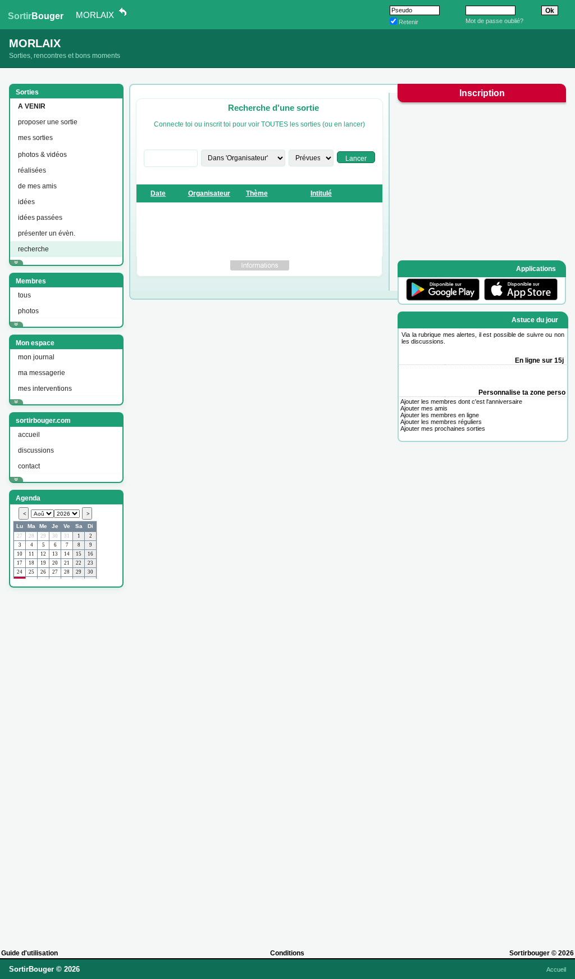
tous (24, 295)
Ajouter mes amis (424, 408)
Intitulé (321, 193)
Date (158, 193)
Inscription (482, 93)
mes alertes (459, 334)
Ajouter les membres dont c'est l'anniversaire (461, 401)
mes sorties (35, 138)
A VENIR (31, 106)
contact (29, 466)
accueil (29, 435)
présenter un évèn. (46, 233)
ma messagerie (41, 373)
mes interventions (45, 388)
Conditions (287, 953)
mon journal (36, 357)
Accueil (556, 969)
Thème (257, 193)
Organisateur (209, 193)
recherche (33, 249)
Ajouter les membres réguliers (441, 421)
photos (28, 311)
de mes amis (37, 186)
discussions (36, 450)
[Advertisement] (65, 763)
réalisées (32, 170)
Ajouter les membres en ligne (439, 415)
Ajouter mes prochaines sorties (442, 428)
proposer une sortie (47, 122)
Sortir (35, 16)
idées (26, 202)
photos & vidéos (42, 155)
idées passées (40, 218)
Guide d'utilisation (29, 953)
